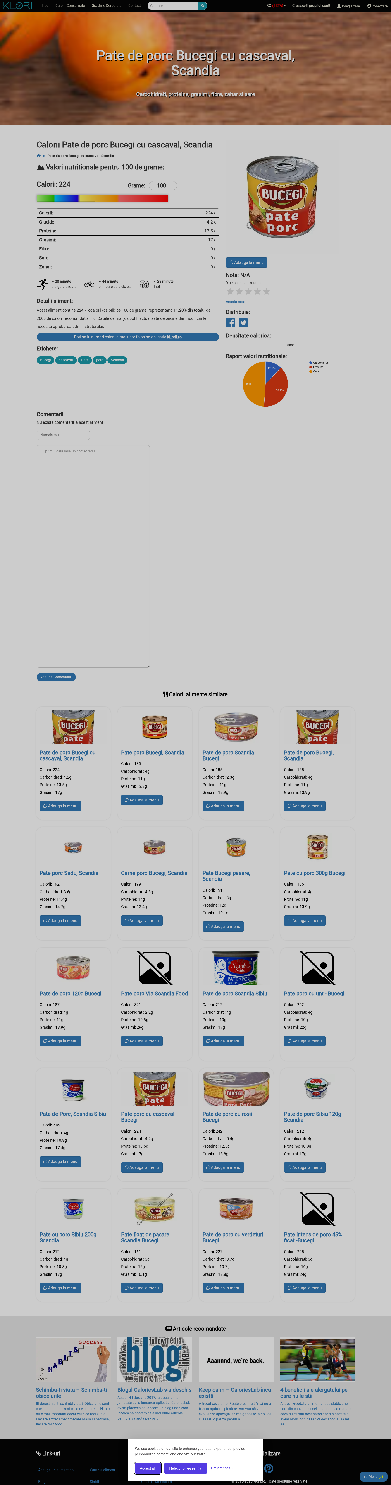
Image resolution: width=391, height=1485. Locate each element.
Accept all (148, 1468)
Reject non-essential (185, 1468)
